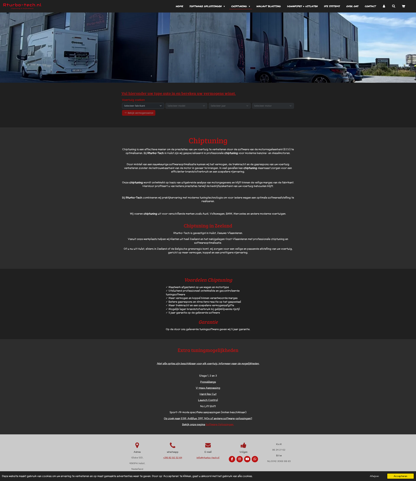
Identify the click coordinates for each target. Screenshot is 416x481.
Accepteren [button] (400, 476)
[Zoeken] (393, 6)
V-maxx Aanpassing (208, 388)
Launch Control (208, 400)
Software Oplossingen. (220, 424)
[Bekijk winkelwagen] (403, 6)
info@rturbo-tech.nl (208, 457)
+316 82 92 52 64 (172, 457)
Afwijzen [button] (374, 476)
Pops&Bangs (208, 382)
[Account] (384, 6)
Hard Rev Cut (208, 394)
